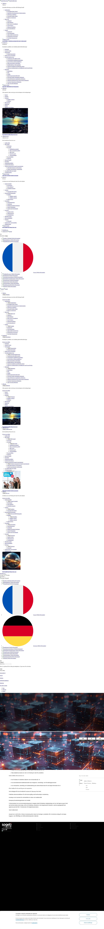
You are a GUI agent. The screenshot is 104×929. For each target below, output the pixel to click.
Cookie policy (73, 824)
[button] (6, 88)
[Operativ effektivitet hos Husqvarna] (53, 85)
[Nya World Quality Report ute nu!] (53, 121)
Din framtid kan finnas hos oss (9, 227)
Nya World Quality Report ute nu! (9, 134)
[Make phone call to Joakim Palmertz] (84, 785)
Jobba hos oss (9, 429)
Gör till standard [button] (16, 238)
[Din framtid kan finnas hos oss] (53, 226)
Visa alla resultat (3, 685)
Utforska (8, 385)
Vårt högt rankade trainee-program (10, 175)
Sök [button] (1, 234)
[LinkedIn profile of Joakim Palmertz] (84, 789)
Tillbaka (4, 294)
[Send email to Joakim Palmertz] (84, 787)
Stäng (1, 662)
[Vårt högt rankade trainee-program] (53, 174)
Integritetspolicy (74, 827)
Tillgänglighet (73, 823)
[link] (8, 0)
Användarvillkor (74, 828)
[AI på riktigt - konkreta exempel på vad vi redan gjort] (53, 39)
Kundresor (8, 337)
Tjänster (8, 294)
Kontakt (39, 829)
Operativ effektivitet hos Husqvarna (10, 86)
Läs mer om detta (6, 299)
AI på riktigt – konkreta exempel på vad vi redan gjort (14, 41)
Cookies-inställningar (75, 826)
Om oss (7, 493)
